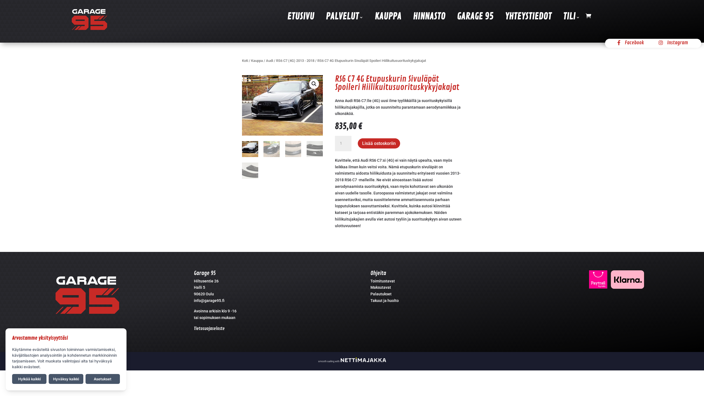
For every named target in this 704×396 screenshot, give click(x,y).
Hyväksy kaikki (66, 379)
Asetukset (102, 379)
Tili (569, 17)
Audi (269, 61)
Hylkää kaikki (29, 379)
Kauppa (388, 17)
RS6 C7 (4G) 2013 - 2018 (295, 61)
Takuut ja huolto (384, 300)
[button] (314, 84)
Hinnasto (429, 17)
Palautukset (381, 294)
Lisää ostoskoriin (379, 143)
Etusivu (300, 17)
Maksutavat (380, 287)
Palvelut (342, 17)
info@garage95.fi (209, 300)
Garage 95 (475, 17)
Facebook (634, 43)
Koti (245, 61)
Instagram (677, 43)
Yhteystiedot (528, 17)
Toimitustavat (382, 281)
